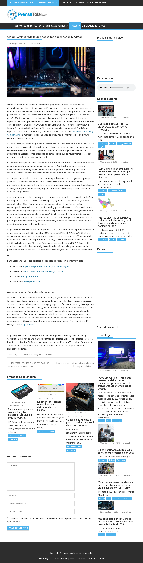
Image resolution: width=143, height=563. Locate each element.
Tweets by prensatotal (108, 327)
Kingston (37, 354)
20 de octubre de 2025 (108, 512)
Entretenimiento (89, 26)
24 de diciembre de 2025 (109, 443)
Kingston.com (27, 324)
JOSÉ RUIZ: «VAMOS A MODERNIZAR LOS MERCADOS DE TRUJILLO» (28, 365)
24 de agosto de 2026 (108, 162)
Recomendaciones (74, 446)
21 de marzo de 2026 (108, 371)
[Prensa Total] (10, 25)
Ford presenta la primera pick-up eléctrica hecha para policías (75, 364)
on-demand (47, 354)
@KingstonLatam (29, 276)
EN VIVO (102, 26)
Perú (119, 143)
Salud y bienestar (59, 26)
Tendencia (13, 439)
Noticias (18, 26)
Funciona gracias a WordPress (53, 558)
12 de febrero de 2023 (77, 412)
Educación (102, 191)
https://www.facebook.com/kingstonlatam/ (43, 271)
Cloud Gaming (27, 354)
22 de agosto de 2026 (108, 211)
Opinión (46, 26)
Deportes (28, 26)
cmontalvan (35, 43)
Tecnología (75, 26)
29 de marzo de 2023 (47, 394)
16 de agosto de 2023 (18, 402)
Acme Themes (97, 558)
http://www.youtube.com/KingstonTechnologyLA (46, 266)
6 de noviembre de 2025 (109, 475)
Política (37, 26)
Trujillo (101, 146)
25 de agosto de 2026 (108, 117)
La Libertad (103, 143)
